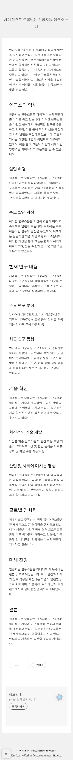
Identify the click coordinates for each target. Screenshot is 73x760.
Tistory (32, 750)
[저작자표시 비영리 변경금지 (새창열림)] (51, 665)
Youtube (48, 755)
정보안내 (15, 694)
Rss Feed (15, 755)
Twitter (28, 755)
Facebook (38, 755)
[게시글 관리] (27, 665)
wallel (53, 750)
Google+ (57, 755)
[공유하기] (22, 665)
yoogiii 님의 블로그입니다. (23, 699)
